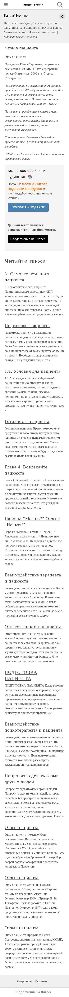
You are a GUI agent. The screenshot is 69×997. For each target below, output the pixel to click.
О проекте (24, 981)
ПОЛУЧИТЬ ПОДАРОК (28, 207)
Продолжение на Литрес (27, 239)
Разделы (41, 981)
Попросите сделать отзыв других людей (31, 778)
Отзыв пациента (22, 827)
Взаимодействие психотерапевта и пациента (34, 727)
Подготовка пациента (27, 325)
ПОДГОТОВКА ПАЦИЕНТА (21, 675)
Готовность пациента (27, 421)
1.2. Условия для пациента (33, 371)
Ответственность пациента (33, 626)
